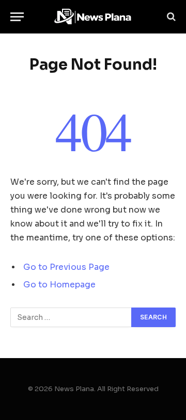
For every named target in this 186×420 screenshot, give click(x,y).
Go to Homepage (59, 285)
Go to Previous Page (66, 267)
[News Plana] (93, 16)
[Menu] (17, 16)
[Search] (170, 16)
